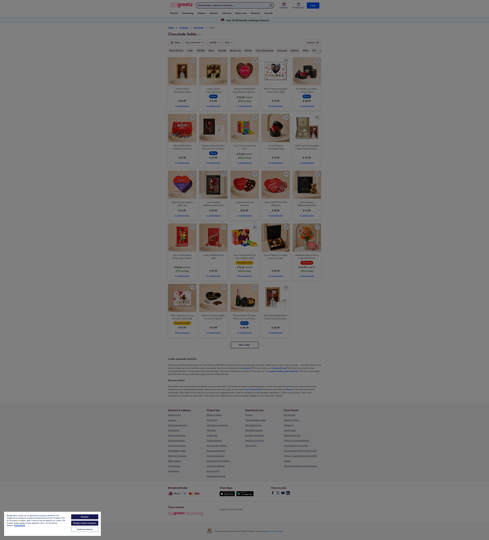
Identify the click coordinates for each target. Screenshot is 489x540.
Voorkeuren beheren (85, 529)
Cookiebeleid (20, 525)
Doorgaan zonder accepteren (84, 523)
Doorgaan (85, 517)
